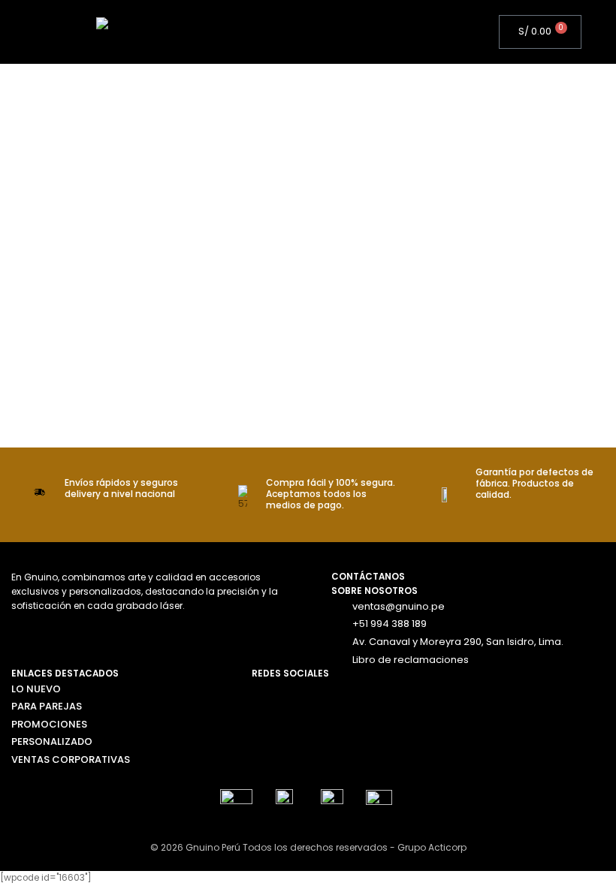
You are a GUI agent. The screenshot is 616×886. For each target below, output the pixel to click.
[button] (320, 32)
